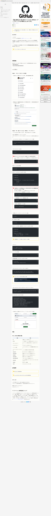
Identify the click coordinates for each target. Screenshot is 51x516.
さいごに (1, 16)
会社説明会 (32, 2)
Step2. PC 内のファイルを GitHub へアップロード (5, 11)
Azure (26, 2)
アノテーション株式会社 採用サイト (19, 399)
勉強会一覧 (45, 101)
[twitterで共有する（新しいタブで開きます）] (38, 24)
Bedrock (20, 2)
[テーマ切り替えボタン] (50, 0)
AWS (15, 2)
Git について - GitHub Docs (18, 371)
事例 (37, 2)
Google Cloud (23, 2)
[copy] (37, 141)
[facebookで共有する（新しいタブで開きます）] (36, 24)
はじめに (1, 6)
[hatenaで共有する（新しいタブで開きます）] (34, 24)
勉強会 (35, 2)
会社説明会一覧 (45, 99)
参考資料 (1, 15)
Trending (13, 2)
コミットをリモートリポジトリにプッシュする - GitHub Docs (22, 375)
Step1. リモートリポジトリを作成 (5, 9)
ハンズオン (1, 8)
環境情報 (1, 7)
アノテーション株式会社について (4, 17)
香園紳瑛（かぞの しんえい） (25, 38)
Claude (17, 2)
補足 (1, 12)
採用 (38, 2)
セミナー (29, 2)
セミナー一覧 (45, 96)
